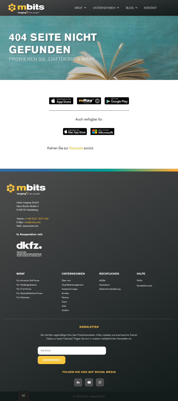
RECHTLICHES (109, 273)
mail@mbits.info (32, 222)
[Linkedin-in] (78, 382)
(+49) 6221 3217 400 (36, 218)
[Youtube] (89, 382)
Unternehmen (104, 8)
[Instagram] (100, 382)
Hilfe (141, 273)
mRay (79, 8)
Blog (130, 8)
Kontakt (150, 8)
